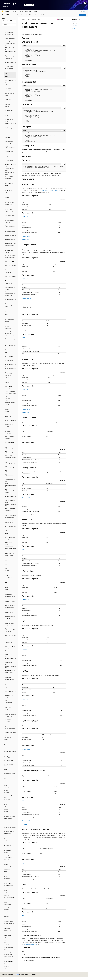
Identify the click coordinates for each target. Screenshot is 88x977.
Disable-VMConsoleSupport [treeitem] (9, 109)
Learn (23, 19)
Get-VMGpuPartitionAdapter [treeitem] (10, 214)
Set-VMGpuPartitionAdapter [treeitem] (10, 604)
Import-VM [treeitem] (7, 382)
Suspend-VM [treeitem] (7, 721)
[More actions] (65, 19)
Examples (74, 25)
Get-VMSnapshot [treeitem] (8, 328)
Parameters (74, 26)
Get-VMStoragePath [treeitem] (9, 331)
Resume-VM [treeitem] (7, 575)
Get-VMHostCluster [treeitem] (9, 229)
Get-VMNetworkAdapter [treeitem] (10, 257)
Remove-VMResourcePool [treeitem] (10, 508)
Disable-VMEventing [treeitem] (9, 113)
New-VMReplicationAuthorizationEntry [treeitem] (10, 420)
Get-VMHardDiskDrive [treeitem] (9, 220)
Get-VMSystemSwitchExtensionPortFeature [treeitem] (10, 368)
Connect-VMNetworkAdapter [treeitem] (9, 96)
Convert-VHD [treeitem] (7, 101)
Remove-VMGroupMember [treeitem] (10, 457)
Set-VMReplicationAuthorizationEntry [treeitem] (10, 666)
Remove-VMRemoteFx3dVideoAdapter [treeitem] (10, 496)
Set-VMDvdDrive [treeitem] (8, 594)
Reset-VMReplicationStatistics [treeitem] (10, 561)
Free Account (83, 14)
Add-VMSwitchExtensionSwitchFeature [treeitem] (10, 80)
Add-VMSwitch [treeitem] (8, 71)
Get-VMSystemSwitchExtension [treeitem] (10, 363)
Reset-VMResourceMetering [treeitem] (9, 565)
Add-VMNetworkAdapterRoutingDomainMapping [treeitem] (10, 57)
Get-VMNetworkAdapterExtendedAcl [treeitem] (10, 265)
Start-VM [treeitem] (6, 700)
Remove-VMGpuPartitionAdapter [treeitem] (10, 452)
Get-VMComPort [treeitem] (8, 199)
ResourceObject (26, 749)
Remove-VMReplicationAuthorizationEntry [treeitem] (10, 504)
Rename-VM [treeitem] (7, 539)
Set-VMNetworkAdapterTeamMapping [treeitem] (10, 646)
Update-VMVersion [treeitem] (9, 735)
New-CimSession (46, 190)
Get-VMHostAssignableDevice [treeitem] (10, 226)
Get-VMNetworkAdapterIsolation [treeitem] (10, 276)
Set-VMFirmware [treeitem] (8, 599)
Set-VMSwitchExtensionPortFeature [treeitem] (10, 686)
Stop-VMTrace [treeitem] (8, 719)
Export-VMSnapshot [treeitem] (9, 183)
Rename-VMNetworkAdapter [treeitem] (9, 545)
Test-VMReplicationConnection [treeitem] (10, 731)
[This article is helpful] (83, 33)
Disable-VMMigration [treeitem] (9, 119)
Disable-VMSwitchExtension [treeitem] (9, 131)
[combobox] (9, 21)
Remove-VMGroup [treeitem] (8, 455)
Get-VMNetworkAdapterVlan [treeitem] (10, 292)
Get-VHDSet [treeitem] (7, 188)
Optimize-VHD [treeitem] (8, 431)
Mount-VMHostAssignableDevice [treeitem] (10, 401)
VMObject (24, 649)
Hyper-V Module (29, 31)
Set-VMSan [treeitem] (7, 675)
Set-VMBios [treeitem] (7, 589)
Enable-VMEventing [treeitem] (9, 154)
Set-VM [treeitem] (6, 587)
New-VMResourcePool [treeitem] (9, 424)
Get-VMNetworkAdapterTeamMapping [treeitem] (10, 287)
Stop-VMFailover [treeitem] (8, 712)
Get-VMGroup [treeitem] (8, 218)
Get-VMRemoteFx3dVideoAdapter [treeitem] (10, 299)
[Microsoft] (2, 11)
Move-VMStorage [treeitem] (8, 407)
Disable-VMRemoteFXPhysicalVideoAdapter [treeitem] (10, 123)
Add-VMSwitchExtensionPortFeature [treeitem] (10, 75)
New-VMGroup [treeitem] (8, 416)
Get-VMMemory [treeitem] (8, 252)
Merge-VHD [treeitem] (7, 396)
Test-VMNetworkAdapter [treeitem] (10, 728)
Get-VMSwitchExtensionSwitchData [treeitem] (10, 351)
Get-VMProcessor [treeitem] (8, 295)
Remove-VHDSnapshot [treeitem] (9, 436)
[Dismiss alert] (85, 3)
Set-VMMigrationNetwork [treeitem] (10, 623)
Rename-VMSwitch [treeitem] (9, 555)
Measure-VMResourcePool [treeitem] (10, 393)
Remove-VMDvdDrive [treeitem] (9, 445)
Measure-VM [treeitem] (7, 388)
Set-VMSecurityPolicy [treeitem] (9, 679)
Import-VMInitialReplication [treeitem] (9, 385)
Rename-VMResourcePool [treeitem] (10, 548)
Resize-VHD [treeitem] (7, 568)
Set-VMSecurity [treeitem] (8, 677)
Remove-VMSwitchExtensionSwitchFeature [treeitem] (10, 532)
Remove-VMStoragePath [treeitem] (10, 520)
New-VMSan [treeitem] (7, 426)
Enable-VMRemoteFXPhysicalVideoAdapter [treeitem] (10, 164)
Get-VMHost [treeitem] (7, 222)
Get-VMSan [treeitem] (7, 321)
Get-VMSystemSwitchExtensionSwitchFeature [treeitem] (10, 374)
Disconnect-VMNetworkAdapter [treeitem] (9, 138)
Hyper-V (39, 19)
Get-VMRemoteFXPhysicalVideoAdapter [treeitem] (10, 305)
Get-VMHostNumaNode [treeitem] (10, 231)
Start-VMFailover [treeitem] (8, 702)
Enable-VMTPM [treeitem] (8, 178)
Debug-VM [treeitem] (7, 106)
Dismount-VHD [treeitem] (8, 143)
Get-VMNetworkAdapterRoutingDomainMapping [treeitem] (10, 282)
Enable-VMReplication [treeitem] (9, 168)
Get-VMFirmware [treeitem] (8, 209)
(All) (23, 337)
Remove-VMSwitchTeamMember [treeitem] (10, 536)
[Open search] (81, 11)
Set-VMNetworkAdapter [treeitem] (10, 625)
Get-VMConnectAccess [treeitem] (9, 202)
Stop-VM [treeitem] (6, 709)
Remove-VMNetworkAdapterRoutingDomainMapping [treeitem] (10, 485)
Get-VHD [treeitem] (6, 185)
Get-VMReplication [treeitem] (9, 309)
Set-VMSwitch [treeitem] (8, 682)
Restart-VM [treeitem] (7, 570)
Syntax (73, 21)
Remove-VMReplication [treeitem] (10, 500)
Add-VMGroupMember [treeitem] (9, 32)
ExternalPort (25, 239)
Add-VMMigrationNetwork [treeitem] (10, 41)
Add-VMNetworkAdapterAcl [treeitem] (9, 46)
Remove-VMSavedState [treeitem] (9, 513)
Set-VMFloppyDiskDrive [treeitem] (10, 601)
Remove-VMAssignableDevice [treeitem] (9, 441)
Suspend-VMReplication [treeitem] (10, 723)
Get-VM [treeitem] (6, 192)
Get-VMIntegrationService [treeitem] (10, 248)
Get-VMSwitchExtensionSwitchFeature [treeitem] (10, 356)
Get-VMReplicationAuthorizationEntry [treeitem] (10, 313)
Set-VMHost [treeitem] (7, 610)
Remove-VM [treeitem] (7, 438)
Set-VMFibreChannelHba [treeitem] (10, 596)
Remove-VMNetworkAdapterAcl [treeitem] (9, 475)
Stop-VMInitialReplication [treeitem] (10, 714)
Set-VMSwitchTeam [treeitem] (9, 695)
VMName (24, 216)
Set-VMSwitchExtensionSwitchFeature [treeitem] (10, 691)
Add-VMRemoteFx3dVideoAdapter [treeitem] (10, 62)
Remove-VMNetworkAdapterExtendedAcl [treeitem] (10, 479)
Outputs (74, 28)
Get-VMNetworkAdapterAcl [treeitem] (9, 260)
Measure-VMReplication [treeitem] (10, 391)
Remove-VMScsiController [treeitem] (10, 515)
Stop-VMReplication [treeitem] (9, 716)
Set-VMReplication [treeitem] (8, 662)
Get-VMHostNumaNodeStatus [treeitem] (10, 234)
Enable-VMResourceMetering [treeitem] (9, 171)
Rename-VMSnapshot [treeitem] (9, 553)
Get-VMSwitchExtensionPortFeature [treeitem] (10, 345)
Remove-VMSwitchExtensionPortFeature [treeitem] (10, 526)
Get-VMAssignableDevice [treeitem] (10, 195)
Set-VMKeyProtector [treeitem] (9, 618)
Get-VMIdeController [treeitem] (9, 245)
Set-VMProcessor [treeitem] (8, 654)
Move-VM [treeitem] (7, 404)
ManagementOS (26, 236)
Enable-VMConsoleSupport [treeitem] (9, 150)
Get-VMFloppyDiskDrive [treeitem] (10, 211)
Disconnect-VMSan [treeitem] (9, 141)
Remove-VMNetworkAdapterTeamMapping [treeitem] (10, 491)
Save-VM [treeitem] (6, 582)
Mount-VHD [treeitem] (7, 398)
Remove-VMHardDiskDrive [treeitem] (10, 459)
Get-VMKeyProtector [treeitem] (9, 250)
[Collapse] (16, 18)
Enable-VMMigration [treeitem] (9, 160)
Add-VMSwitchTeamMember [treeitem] (10, 85)
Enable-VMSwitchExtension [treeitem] (9, 175)
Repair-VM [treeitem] (7, 558)
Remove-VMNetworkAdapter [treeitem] (9, 471)
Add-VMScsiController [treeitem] (9, 66)
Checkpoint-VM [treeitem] (8, 88)
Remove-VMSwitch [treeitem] (9, 522)
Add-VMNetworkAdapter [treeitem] (10, 43)
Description (74, 23)
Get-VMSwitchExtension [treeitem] (10, 335)
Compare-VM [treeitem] (7, 90)
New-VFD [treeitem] (7, 409)
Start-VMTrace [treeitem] (8, 707)
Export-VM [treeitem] (7, 181)
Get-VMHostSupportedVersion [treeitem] (10, 242)
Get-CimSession (56, 190)
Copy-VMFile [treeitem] (7, 104)
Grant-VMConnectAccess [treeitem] (10, 380)
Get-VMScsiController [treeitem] (9, 324)
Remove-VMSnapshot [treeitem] (9, 517)
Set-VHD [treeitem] (6, 584)
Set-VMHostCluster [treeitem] (9, 612)
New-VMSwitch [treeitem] (8, 429)
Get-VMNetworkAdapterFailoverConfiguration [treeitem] (10, 271)
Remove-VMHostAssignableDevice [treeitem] (10, 463)
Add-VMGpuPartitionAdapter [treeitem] (10, 29)
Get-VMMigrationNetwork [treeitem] (10, 255)
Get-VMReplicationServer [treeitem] (10, 316)
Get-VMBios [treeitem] (7, 197)
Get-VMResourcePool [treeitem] (9, 319)
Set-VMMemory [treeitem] (8, 621)
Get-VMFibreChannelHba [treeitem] (10, 207)
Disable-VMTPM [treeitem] (8, 135)
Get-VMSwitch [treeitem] (8, 333)
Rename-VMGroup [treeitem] (9, 542)
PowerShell (34, 19)
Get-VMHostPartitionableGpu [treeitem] (10, 238)
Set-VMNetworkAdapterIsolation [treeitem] (10, 635)
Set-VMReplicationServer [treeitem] (10, 670)
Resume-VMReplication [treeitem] (10, 577)
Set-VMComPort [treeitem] (8, 592)
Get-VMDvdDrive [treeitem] (8, 204)
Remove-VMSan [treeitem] (8, 510)
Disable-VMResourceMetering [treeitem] (9, 128)
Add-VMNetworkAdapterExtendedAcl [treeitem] (10, 51)
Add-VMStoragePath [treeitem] (9, 68)
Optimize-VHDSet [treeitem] (8, 433)
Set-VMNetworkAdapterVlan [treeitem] (10, 651)
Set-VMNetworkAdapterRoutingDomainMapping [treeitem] (10, 641)
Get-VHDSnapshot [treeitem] (8, 190)
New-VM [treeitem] (6, 414)
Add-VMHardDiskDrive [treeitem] (9, 34)
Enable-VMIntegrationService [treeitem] (9, 157)
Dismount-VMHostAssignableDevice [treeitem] (10, 147)
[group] (44, 168)
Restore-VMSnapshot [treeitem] (9, 573)
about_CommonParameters (30, 944)
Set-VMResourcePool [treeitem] (9, 672)
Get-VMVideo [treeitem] (7, 377)
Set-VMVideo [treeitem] (7, 697)
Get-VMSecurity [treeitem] (8, 326)
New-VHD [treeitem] (7, 411)
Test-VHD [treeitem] (7, 726)
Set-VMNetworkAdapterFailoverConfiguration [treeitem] (10, 630)
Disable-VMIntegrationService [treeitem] (9, 116)
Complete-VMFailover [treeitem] (9, 93)
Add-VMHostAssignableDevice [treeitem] (10, 37)
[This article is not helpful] (84, 33)
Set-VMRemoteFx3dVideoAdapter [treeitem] (10, 658)
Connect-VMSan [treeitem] (8, 99)
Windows (28, 19)
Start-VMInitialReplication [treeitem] (10, 705)
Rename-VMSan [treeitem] (8, 550)
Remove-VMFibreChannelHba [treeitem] (9, 448)
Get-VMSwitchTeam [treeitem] (9, 360)
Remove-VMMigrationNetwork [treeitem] (9, 467)
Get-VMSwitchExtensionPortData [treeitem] (10, 340)
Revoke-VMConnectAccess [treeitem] (10, 580)
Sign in (84, 11)
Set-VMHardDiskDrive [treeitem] (9, 607)
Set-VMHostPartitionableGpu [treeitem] (10, 615)
